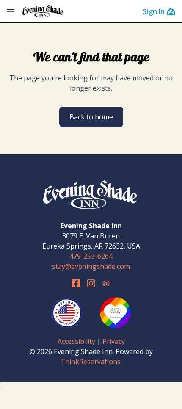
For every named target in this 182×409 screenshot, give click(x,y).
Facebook (76, 283)
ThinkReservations (91, 361)
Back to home (91, 117)
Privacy (113, 341)
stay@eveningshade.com (91, 266)
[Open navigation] (10, 11)
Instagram (91, 283)
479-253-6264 (91, 256)
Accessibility (76, 341)
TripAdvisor (106, 283)
